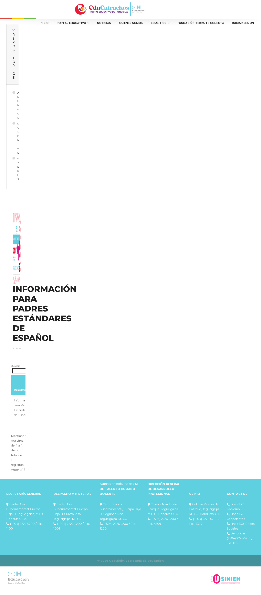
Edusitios (158, 22)
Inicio (44, 22)
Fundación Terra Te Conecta (200, 22)
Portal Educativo (71, 22)
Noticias (104, 22)
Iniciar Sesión (243, 22)
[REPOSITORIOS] (13, 30)
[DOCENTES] (14, 138)
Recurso (20, 390)
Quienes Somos (131, 22)
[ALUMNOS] (14, 105)
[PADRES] (14, 168)
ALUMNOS (18, 105)
